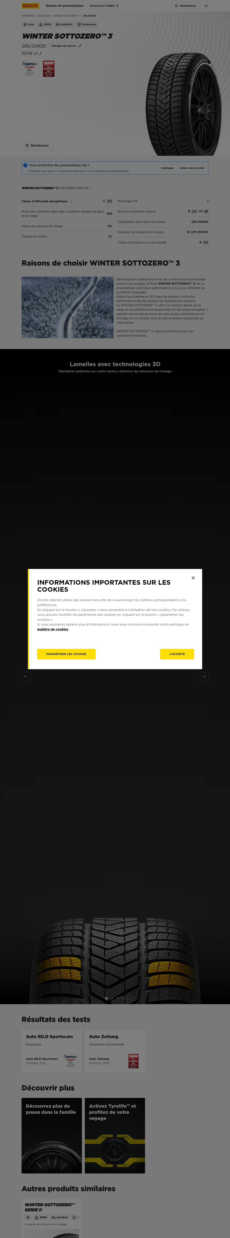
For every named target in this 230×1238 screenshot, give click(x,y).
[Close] (193, 577)
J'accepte (177, 654)
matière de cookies (52, 629)
